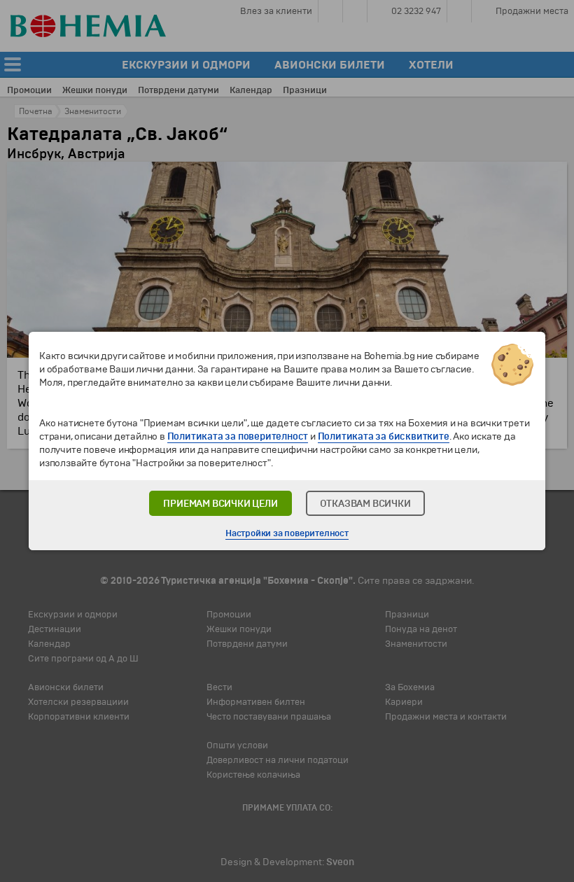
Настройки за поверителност (287, 533)
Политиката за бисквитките (383, 436)
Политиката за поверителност (238, 436)
